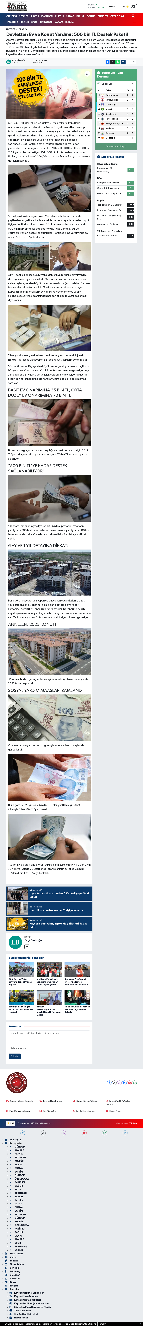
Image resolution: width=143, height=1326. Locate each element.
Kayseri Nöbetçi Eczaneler (22, 1101)
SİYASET (23, 16)
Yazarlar (14, 1261)
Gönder (15, 1056)
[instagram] (63, 1132)
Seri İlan (14, 1268)
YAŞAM (59, 22)
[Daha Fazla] (123, 62)
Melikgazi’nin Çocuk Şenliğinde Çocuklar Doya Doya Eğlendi (47, 982)
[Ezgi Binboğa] (15, 942)
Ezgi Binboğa (33, 940)
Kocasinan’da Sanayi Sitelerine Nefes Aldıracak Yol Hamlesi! (76, 982)
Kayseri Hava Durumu (52, 1101)
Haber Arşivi (115, 1111)
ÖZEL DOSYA (117, 16)
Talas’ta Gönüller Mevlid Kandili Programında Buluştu (77, 1009)
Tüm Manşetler (49, 1111)
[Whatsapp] (134, 1082)
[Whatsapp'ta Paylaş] (117, 62)
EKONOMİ (47, 16)
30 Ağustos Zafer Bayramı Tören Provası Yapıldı (20, 982)
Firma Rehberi (17, 1264)
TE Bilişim (133, 1123)
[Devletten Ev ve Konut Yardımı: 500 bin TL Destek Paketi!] (49, 94)
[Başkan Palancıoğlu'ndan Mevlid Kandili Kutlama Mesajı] (49, 997)
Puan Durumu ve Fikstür (19, 1111)
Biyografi (14, 1275)
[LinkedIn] (124, 1082)
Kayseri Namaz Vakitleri (87, 1101)
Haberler (10, 29)
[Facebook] (109, 1082)
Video (12, 1257)
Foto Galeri (16, 1253)
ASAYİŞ (35, 16)
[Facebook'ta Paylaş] (107, 62)
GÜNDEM (11, 16)
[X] (114, 1082)
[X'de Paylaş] (112, 62)
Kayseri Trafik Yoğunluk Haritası (118, 1102)
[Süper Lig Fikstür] (133, 157)
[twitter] (43, 1132)
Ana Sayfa (15, 1139)
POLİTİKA (12, 22)
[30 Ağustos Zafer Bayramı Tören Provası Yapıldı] (21, 969)
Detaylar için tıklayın (115, 146)
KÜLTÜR (59, 16)
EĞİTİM (91, 16)
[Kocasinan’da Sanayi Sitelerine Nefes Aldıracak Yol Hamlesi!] (77, 969)
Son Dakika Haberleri (85, 1111)
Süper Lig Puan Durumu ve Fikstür (32, 1307)
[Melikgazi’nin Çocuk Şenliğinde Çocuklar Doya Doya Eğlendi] (49, 969)
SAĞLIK (25, 22)
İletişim (69, 22)
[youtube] (84, 1132)
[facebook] (22, 1132)
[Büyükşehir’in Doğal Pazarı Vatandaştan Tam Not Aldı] (21, 997)
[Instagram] (119, 1082)
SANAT (70, 16)
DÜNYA (80, 16)
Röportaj (14, 1271)
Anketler (14, 1278)
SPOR (34, 22)
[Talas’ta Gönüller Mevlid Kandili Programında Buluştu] (77, 997)
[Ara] (133, 16)
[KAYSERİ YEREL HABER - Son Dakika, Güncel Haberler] (16, 6)
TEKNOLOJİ (46, 22)
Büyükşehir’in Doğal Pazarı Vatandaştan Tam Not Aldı (21, 1009)
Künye (12, 1282)
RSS (12, 1123)
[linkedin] (125, 1132)
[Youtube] (129, 1082)
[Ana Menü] (134, 22)
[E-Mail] (26, 946)
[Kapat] (141, 1324)
